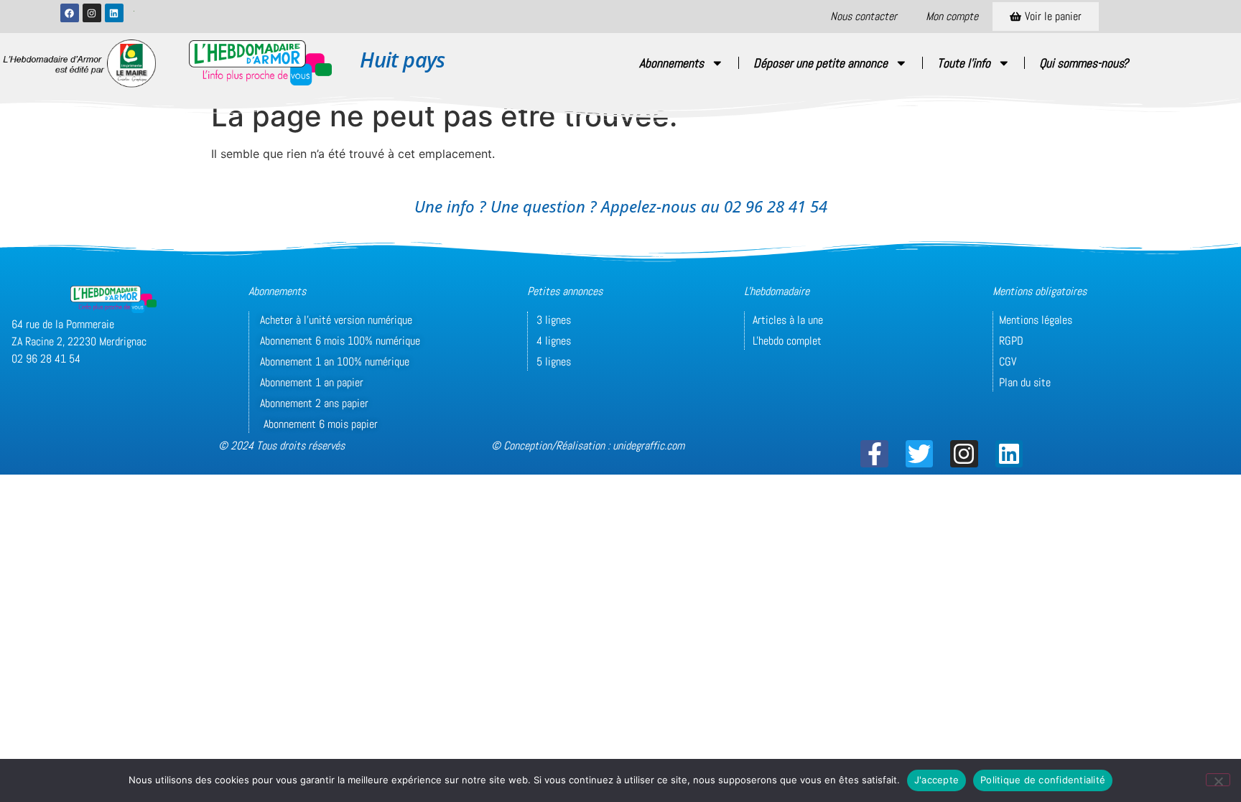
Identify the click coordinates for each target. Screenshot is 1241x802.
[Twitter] (919, 453)
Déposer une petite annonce (820, 63)
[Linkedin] (114, 13)
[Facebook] (69, 13)
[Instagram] (92, 13)
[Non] (1218, 779)
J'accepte (936, 779)
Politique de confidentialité (1042, 779)
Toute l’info (963, 63)
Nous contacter (863, 16)
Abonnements (671, 63)
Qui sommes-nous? (1083, 63)
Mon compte (952, 16)
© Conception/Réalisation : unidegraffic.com (587, 445)
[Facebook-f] (874, 453)
